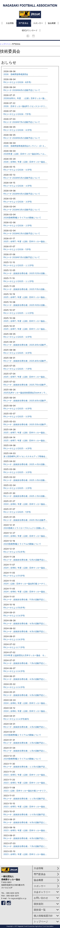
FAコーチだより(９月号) (14, 615)
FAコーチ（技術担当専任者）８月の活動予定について (25, 631)
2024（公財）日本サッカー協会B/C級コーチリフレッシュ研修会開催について (25, 583)
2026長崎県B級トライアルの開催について (22, 217)
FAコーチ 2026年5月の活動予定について (21, 178)
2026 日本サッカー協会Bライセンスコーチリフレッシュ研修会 (25, 106)
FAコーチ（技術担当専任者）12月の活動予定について (25, 560)
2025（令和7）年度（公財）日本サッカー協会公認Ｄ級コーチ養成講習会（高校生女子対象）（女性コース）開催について (25, 241)
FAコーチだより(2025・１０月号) (18, 313)
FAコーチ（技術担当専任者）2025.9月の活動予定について (25, 345)
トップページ (5, 44)
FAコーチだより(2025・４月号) (17, 448)
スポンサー (38, 23)
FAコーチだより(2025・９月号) (17, 337)
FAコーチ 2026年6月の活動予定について (21, 138)
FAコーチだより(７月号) (14, 647)
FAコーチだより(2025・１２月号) (18, 265)
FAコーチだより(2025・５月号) (17, 416)
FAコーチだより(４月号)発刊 (16, 719)
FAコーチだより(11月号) (14, 575)
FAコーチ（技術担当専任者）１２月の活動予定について (25, 766)
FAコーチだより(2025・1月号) (17, 512)
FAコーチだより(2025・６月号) (17, 408)
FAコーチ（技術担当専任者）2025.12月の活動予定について (25, 273)
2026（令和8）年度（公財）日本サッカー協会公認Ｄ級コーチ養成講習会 (25, 162)
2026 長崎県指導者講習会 (15, 74)
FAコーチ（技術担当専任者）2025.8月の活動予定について (25, 361)
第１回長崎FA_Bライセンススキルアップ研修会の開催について (25, 456)
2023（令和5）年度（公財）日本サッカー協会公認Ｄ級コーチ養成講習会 (25, 782)
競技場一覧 (40, 909)
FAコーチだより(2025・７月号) (17, 369)
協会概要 (52, 23)
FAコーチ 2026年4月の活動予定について (21, 194)
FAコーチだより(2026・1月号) (17, 249)
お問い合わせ (41, 897)
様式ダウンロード (30, 30)
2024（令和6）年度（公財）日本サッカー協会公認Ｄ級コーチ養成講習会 (25, 504)
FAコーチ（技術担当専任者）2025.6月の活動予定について (25, 400)
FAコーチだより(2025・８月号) (17, 353)
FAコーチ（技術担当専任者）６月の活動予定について (25, 679)
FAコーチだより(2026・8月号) (17, 82)
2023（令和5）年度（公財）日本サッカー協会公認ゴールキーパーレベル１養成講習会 (25, 806)
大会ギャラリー (42, 892)
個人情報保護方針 (43, 915)
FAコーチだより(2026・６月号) (17, 130)
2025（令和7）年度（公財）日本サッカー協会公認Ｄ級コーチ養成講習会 (25, 377)
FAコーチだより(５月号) (14, 687)
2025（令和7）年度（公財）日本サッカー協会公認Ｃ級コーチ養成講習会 (25, 297)
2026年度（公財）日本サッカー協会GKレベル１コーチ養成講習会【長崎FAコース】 (25, 154)
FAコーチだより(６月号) (14, 671)
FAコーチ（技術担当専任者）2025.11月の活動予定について (25, 289)
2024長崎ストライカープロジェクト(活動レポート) (25, 528)
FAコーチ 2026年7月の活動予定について (21, 122)
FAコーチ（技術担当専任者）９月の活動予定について (25, 623)
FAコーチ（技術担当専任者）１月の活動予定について (25, 751)
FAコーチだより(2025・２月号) (17, 488)
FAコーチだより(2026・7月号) (17, 114)
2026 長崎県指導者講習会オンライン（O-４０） (25, 146)
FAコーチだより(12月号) (14, 552)
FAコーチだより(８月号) (14, 639)
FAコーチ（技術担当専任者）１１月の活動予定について (25, 798)
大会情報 (10, 23)
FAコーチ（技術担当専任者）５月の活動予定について (25, 695)
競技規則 (38, 903)
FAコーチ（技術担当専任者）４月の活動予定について (25, 727)
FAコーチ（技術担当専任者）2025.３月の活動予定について (25, 480)
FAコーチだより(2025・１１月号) (18, 281)
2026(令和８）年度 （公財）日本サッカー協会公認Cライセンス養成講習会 (25, 98)
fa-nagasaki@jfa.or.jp (17, 898)
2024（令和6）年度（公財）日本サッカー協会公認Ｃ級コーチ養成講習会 (25, 536)
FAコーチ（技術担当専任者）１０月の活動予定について (25, 814)
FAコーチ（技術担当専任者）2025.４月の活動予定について (25, 464)
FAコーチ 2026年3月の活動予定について (21, 209)
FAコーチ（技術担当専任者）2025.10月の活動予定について (25, 305)
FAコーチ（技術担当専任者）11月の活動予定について (25, 599)
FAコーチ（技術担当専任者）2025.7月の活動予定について (25, 384)
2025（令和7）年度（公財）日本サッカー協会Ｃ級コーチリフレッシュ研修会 (25, 321)
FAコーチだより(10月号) (14, 607)
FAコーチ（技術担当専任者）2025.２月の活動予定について (25, 496)
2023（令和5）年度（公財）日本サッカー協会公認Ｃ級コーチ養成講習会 (25, 775)
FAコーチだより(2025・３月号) (17, 472)
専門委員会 (23, 23)
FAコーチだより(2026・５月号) (17, 170)
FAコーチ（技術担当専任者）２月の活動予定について (25, 743)
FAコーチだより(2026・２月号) (17, 225)
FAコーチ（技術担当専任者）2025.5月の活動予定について (25, 424)
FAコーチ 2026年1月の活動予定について (21, 257)
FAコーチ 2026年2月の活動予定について (21, 233)
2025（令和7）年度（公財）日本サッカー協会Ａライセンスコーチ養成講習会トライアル (25, 329)
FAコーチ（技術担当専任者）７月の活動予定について (25, 663)
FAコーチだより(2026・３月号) (17, 201)
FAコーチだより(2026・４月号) (17, 186)
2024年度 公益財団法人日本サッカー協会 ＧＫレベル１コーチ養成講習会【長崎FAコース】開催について (25, 655)
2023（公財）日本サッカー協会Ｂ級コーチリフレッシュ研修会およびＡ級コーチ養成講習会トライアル (25, 790)
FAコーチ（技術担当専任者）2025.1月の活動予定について (25, 520)
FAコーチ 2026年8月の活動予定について (21, 90)
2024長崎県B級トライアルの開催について (22, 544)
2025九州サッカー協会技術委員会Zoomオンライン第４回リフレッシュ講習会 (25, 392)
